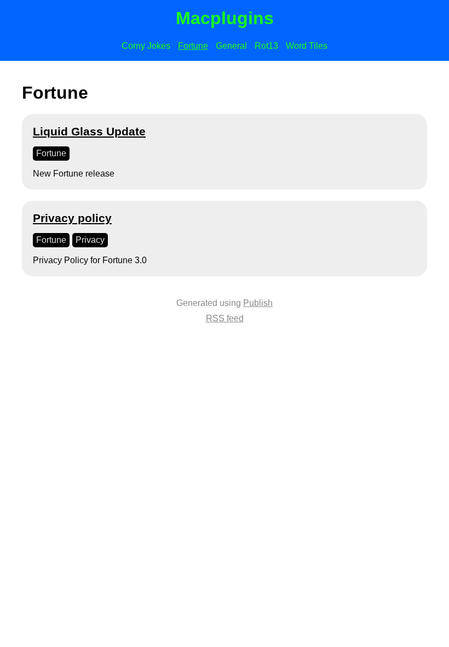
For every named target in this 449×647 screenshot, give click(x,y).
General (231, 45)
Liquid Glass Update (89, 131)
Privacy (90, 240)
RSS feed (225, 318)
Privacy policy (72, 218)
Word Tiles (306, 45)
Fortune (193, 45)
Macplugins (225, 18)
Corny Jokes (146, 45)
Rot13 (266, 45)
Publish (258, 303)
